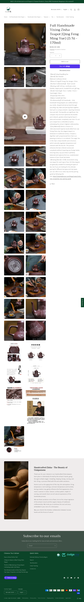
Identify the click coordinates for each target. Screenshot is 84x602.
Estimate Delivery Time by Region (39, 557)
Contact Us (33, 568)
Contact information (59, 598)
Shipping (52, 49)
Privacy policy (33, 598)
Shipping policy (50, 598)
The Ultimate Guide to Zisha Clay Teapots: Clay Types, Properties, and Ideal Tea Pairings (16, 571)
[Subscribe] (55, 546)
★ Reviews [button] (82, 302)
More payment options (65, 70)
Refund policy (25, 598)
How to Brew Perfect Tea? (11, 557)
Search (32, 560)
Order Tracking (34, 566)
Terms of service (41, 598)
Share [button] (53, 184)
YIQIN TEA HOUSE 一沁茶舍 (14, 598)
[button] (17, 17)
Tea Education (33, 563)
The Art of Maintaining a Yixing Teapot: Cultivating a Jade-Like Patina (14, 566)
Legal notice (68, 598)
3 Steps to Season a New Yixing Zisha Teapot (14, 561)
